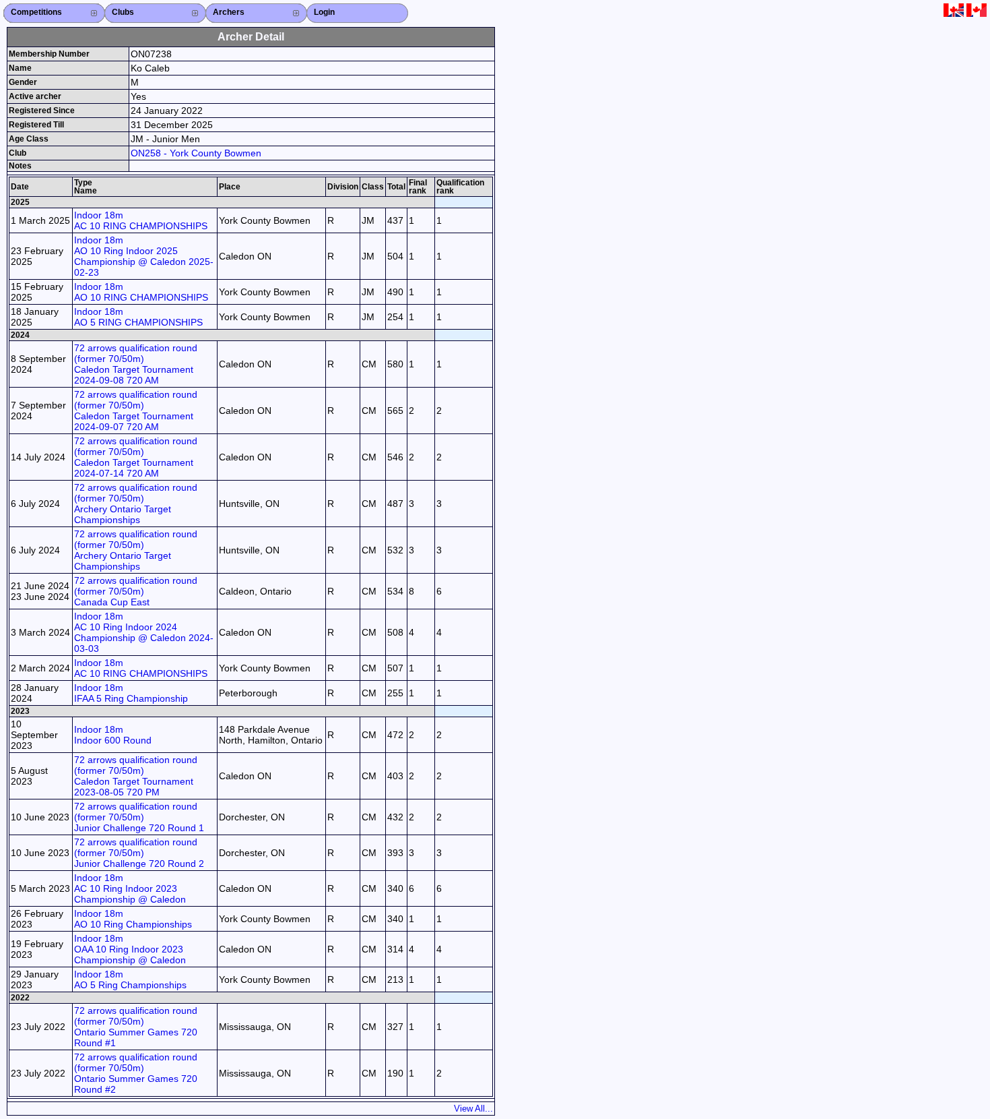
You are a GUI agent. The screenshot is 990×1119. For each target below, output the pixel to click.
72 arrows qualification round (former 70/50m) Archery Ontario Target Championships (135, 503)
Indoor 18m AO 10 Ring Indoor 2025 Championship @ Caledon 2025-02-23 (143, 256)
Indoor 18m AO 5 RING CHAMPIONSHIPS (138, 317)
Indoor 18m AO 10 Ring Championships (133, 919)
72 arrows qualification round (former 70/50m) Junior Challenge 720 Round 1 (139, 817)
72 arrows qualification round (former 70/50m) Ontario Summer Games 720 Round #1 (135, 1026)
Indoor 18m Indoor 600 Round (113, 735)
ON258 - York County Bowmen (196, 153)
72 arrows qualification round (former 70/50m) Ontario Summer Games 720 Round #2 (135, 1073)
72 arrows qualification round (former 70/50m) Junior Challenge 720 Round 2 (139, 853)
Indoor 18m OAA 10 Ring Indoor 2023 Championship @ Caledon (130, 949)
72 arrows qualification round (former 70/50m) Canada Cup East (135, 591)
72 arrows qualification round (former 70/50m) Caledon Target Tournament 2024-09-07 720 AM (135, 410)
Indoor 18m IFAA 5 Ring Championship (131, 693)
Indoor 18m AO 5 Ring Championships (130, 979)
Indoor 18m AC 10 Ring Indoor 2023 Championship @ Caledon (130, 888)
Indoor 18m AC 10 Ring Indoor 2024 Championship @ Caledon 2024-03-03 (143, 632)
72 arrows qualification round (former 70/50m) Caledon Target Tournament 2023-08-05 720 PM (135, 775)
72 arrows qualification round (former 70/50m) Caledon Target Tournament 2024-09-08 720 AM (135, 364)
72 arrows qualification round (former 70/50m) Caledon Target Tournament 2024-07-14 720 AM (135, 457)
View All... (473, 1108)
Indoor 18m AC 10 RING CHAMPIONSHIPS (140, 220)
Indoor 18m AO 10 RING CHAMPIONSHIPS (141, 292)
